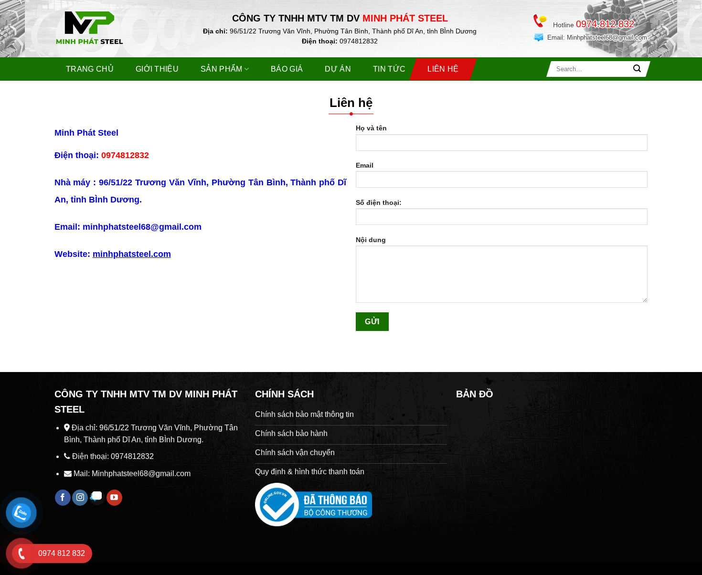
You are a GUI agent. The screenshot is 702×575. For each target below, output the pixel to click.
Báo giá (287, 69)
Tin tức (389, 69)
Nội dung (371, 240)
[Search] (637, 69)
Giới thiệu (157, 69)
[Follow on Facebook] (63, 498)
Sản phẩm (222, 69)
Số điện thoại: (379, 202)
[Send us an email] (97, 498)
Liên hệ (442, 69)
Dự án (338, 69)
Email (364, 165)
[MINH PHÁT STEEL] (102, 30)
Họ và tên (371, 128)
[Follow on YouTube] (114, 498)
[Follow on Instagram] (80, 498)
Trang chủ (90, 69)
